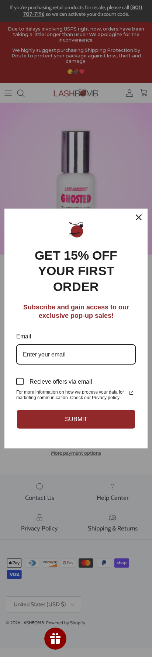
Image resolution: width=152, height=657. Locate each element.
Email (23, 336)
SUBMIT (76, 419)
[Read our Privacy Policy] (131, 392)
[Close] (139, 217)
